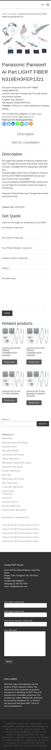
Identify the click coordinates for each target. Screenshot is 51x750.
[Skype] (26, 124)
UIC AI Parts (7, 498)
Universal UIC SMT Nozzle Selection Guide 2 (20, 541)
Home (4, 14)
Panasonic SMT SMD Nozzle (14, 510)
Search (5, 419)
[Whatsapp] (17, 124)
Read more (9, 362)
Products (12, 14)
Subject (5, 268)
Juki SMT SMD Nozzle (11, 506)
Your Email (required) (12, 238)
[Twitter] (9, 124)
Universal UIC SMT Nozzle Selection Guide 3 (20, 537)
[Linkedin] (13, 124)
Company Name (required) (15, 258)
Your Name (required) (12, 228)
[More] (31, 124)
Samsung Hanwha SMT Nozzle (15, 443)
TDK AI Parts (7, 494)
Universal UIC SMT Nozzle (13, 455)
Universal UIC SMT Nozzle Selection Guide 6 (20, 525)
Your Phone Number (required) (17, 248)
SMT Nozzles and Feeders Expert (27, 724)
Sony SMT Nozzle (9, 447)
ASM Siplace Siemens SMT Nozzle (16, 463)
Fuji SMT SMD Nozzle (11, 471)
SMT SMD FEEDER (10, 451)
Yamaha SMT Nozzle (10, 459)
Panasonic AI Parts (10, 117)
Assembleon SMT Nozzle (12, 467)
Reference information (15, 517)
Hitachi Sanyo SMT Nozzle (13, 479)
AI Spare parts (35, 114)
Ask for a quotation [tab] (25, 142)
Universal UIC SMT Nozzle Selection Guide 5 (20, 529)
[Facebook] (4, 124)
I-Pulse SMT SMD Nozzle (12, 487)
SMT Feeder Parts (9, 483)
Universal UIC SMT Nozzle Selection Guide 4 (20, 533)
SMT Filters (7, 475)
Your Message (9, 278)
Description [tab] (25, 134)
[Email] (22, 124)
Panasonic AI (28, 117)
